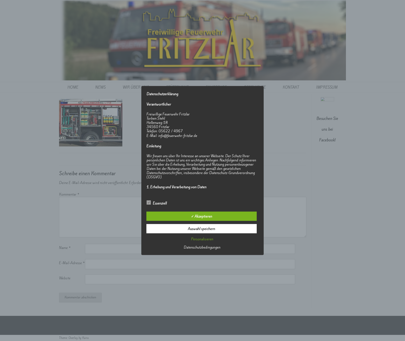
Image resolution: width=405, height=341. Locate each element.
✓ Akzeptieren (201, 216)
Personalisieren (202, 238)
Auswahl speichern (201, 228)
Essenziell (160, 203)
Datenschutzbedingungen (202, 247)
